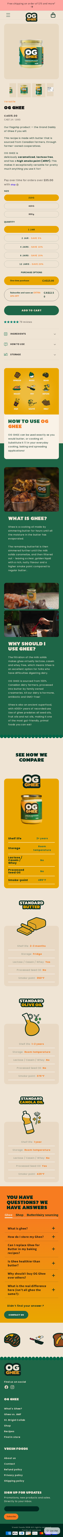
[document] (31, 51)
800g (31, 214)
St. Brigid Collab (14, 1420)
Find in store (12, 1437)
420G (32, 206)
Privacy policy (13, 1475)
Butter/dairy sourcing (42, 1215)
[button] (8, 15)
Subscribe (11, 1516)
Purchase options (31, 272)
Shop (19, 1215)
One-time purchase (19, 280)
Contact (9, 1464)
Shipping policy (14, 1481)
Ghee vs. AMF (12, 1414)
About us (10, 1458)
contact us (16, 1314)
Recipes (9, 1431)
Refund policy (13, 1469)
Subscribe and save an (25, 294)
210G (32, 198)
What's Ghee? (13, 1408)
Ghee (8, 1215)
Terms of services (31, 1530)
